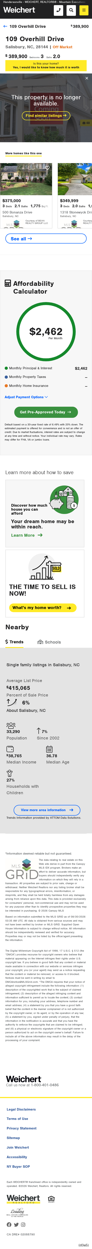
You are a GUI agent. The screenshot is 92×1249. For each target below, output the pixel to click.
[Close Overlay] (86, 78)
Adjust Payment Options (24, 397)
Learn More (26, 535)
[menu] (84, 10)
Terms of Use (17, 1119)
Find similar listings (44, 115)
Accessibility (17, 1157)
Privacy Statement (21, 1128)
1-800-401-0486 (45, 1084)
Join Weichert (18, 1147)
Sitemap (13, 1138)
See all (19, 239)
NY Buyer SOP (18, 1166)
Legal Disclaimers (21, 1109)
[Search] (71, 10)
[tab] (14, 643)
